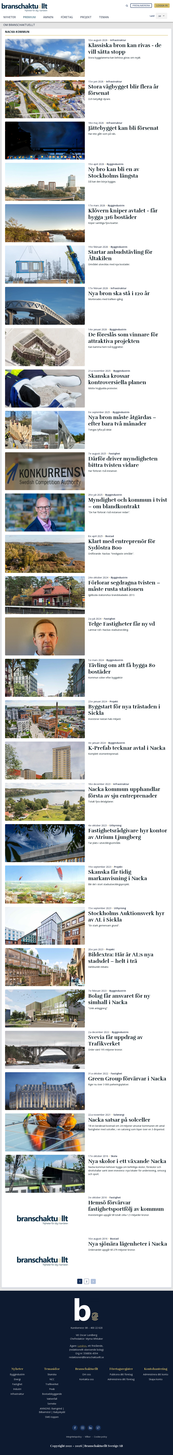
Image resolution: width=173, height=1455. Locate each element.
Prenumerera (141, 5)
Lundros (82, 1345)
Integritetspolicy (74, 1436)
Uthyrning (115, 825)
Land (152, 15)
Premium (29, 17)
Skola (114, 1156)
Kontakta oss (86, 1379)
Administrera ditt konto (155, 1374)
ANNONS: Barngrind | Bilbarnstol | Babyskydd (52, 1410)
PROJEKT (86, 17)
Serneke (51, 1403)
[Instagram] (82, 1427)
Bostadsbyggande (52, 1393)
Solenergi (118, 1114)
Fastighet (114, 453)
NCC (52, 1379)
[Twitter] (98, 1427)
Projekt (114, 701)
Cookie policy (100, 1436)
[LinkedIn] (90, 1427)
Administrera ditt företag (121, 1379)
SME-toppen (52, 1417)
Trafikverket (51, 1384)
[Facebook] (75, 1427)
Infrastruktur (118, 40)
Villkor (88, 1436)
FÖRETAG (67, 17)
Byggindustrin (115, 164)
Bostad (109, 536)
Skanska (51, 1374)
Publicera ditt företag (121, 1374)
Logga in (162, 5)
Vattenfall (52, 1398)
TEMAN (104, 17)
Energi (17, 1379)
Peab (52, 1389)
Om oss (86, 1374)
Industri (17, 1389)
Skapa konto (156, 1379)
